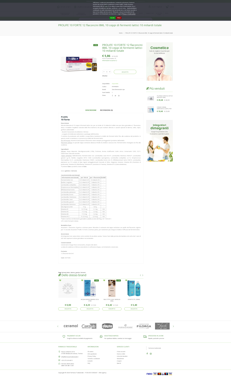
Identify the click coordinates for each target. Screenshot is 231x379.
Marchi (119, 363)
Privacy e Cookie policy (128, 14)
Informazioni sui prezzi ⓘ (109, 60)
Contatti (90, 361)
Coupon (119, 361)
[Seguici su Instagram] (151, 353)
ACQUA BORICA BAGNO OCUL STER (90, 300)
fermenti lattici (66, 272)
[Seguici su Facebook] (147, 353)
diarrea (73, 272)
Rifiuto (119, 17)
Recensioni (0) (106, 110)
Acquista (68, 309)
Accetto (112, 17)
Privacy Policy (92, 356)
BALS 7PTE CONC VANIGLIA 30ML (112, 300)
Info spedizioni (92, 354)
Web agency (102, 372)
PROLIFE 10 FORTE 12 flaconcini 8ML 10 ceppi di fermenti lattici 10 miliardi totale (149, 33)
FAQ (89, 363)
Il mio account (121, 351)
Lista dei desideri (122, 356)
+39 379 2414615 (67, 360)
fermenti (83, 272)
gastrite (77, 272)
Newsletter (120, 358)
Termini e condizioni (94, 358)
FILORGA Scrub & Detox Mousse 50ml (165, 96)
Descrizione (90, 110)
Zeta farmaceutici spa (118, 89)
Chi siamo (90, 351)
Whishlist (104, 76)
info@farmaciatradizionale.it (69, 357)
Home (121, 33)
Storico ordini (121, 354)
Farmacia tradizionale (154, 348)
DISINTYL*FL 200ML (134, 299)
